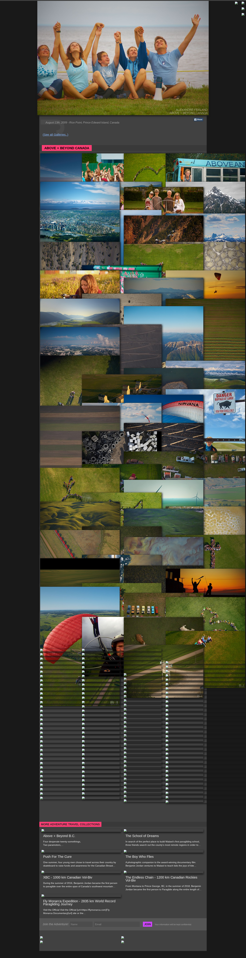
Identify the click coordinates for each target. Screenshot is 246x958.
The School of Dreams (142, 836)
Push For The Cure (57, 856)
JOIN (147, 924)
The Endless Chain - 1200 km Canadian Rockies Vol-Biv (161, 879)
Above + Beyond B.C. (59, 836)
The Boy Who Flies (140, 856)
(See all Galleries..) (55, 134)
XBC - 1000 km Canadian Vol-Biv (67, 877)
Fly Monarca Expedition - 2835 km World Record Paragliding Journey (79, 902)
